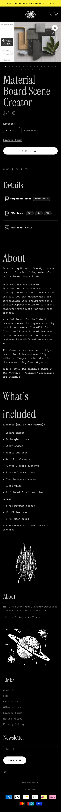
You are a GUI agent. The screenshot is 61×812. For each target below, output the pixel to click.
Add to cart (30, 151)
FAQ (5, 696)
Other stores (12, 707)
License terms (12, 140)
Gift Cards (10, 701)
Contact (8, 690)
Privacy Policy (13, 724)
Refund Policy (12, 718)
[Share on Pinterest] (21, 169)
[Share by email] (26, 169)
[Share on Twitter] (17, 169)
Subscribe (15, 760)
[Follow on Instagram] (5, 772)
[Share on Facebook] (12, 169)
